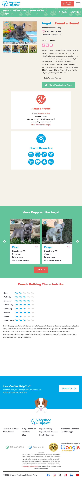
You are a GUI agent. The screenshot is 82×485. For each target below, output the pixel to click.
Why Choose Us (29, 429)
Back (64, 12)
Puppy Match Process (48, 432)
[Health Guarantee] (41, 138)
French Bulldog (37, 10)
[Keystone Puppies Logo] (41, 422)
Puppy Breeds (19, 10)
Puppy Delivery (45, 429)
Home (6, 10)
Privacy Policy (32, 475)
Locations (26, 432)
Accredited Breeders (70, 429)
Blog (24, 435)
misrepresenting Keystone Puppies (30, 466)
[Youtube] (77, 475)
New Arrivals (8, 432)
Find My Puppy (67, 432)
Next (73, 12)
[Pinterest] (65, 475)
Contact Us (67, 388)
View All (41, 269)
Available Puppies (10, 429)
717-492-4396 (17, 447)
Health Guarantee (46, 435)
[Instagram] (54, 475)
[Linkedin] (71, 475)
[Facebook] (48, 475)
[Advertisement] (41, 186)
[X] (60, 475)
